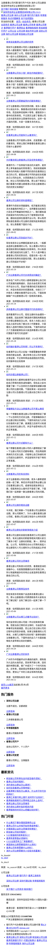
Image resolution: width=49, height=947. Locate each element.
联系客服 (14, 9)
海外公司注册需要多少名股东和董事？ (24, 851)
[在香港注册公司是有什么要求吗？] (7, 132)
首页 (18, 21)
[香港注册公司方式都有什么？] (7, 440)
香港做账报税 (32, 28)
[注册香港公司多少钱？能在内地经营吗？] (7, 70)
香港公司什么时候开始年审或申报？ (23, 826)
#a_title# (4, 858)
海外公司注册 (20, 15)
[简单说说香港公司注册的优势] (7, 39)
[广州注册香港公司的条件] (7, 651)
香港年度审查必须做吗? (17, 838)
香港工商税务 (34, 876)
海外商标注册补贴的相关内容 (19, 807)
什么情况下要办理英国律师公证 (21, 823)
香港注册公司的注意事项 (17, 561)
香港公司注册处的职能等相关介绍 (22, 530)
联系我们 (28, 889)
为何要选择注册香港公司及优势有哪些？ (25, 160)
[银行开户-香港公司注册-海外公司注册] (21, 12)
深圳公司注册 (12, 881)
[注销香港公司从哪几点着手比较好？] (7, 614)
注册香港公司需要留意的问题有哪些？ (24, 101)
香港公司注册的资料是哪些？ (19, 200)
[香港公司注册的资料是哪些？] (7, 197)
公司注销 (21, 31)
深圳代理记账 (25, 881)
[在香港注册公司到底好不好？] (7, 235)
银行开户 (23, 876)
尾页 (11, 685)
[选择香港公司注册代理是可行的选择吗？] (7, 306)
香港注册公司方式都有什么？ (19, 443)
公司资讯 (19, 889)
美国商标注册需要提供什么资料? (21, 844)
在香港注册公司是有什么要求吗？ (22, 135)
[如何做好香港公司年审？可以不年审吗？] (7, 344)
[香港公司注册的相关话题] (7, 502)
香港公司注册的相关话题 (17, 505)
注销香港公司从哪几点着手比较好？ (23, 617)
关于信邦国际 (27, 18)
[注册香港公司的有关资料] (7, 471)
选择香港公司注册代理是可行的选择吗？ (25, 309)
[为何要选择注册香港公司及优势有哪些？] (7, 157)
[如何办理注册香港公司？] (7, 371)
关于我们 (5, 9)
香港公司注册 (7, 15)
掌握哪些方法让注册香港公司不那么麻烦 (25, 409)
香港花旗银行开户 (14, 940)
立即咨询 (10, 711)
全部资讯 (5, 25)
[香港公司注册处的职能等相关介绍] (7, 527)
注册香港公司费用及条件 (17, 589)
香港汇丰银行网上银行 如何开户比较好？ (25, 797)
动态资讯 (26, 21)
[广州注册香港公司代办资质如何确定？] (7, 272)
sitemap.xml (24, 928)
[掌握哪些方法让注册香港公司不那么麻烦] (7, 406)
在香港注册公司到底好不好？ (19, 238)
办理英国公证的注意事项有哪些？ (22, 829)
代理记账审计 (30, 940)
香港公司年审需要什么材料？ (19, 848)
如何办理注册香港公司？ (17, 374)
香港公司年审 (29, 25)
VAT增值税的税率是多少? (18, 835)
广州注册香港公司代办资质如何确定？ (24, 275)
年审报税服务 (38, 881)
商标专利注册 (32, 31)
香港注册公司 (12, 937)
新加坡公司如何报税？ (16, 832)
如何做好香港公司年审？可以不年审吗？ (25, 347)
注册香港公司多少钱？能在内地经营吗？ (25, 73)
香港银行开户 (10, 28)
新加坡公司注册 (26, 34)
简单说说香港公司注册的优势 (19, 42)
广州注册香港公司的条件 (17, 654)
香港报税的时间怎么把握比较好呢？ (23, 810)
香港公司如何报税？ (15, 782)
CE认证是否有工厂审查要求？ (20, 841)
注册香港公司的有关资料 (17, 474)
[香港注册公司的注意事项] (7, 558)
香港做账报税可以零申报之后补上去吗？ (25, 800)
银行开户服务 (33, 15)
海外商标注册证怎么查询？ (18, 785)
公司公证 (12, 31)
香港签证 (21, 28)
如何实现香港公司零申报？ (18, 788)
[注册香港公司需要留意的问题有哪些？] (7, 98)
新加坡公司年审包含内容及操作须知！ (24, 778)
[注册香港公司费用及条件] (7, 586)
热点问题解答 (14, 18)
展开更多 (5, 688)
